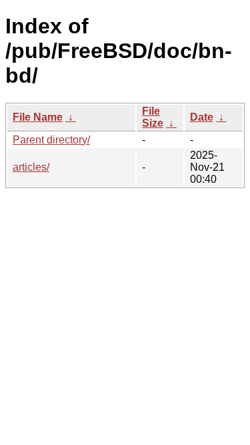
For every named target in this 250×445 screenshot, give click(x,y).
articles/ (31, 167)
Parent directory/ (51, 139)
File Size (152, 117)
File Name (38, 117)
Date (201, 117)
